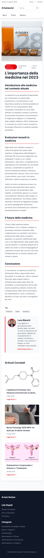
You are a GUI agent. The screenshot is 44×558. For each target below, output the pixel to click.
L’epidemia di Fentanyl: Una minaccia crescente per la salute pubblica (21, 393)
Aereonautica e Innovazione (12, 540)
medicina (9, 311)
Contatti (39, 2)
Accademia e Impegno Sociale (13, 526)
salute (17, 311)
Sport (4, 15)
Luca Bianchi (24, 320)
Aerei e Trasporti (8, 530)
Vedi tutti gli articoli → (25, 349)
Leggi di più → (11, 399)
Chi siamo (5, 516)
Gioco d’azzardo (8, 513)
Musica (23, 15)
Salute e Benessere (9, 67)
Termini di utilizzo (8, 509)
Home (31, 2)
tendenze (26, 311)
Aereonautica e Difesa (10, 536)
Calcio (13, 15)
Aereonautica (7, 533)
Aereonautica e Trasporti (11, 543)
